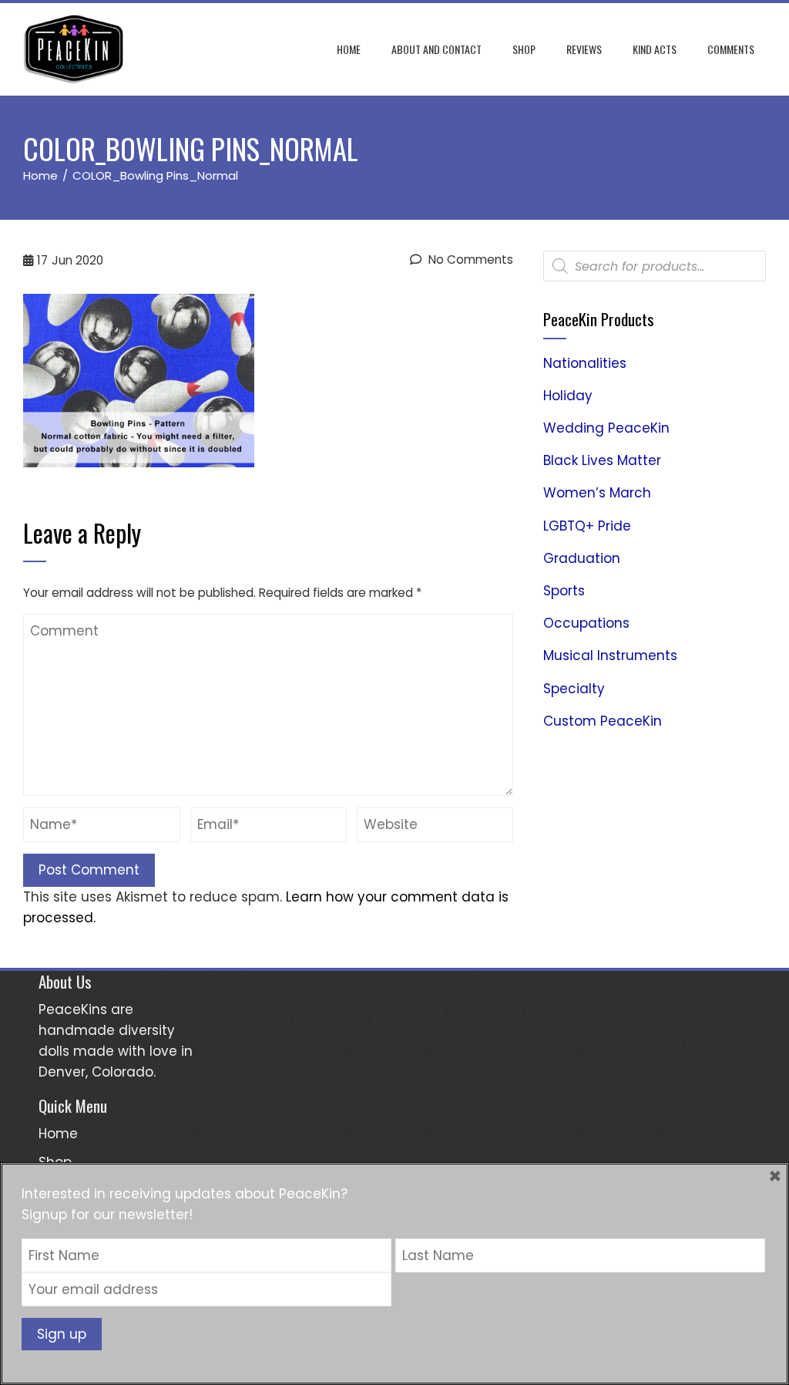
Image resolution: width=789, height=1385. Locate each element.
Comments (730, 49)
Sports (564, 590)
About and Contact (436, 49)
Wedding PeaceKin (606, 428)
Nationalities (584, 363)
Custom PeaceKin (602, 721)
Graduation (581, 558)
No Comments (469, 259)
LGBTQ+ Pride (587, 526)
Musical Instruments (610, 655)
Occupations (586, 623)
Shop (524, 49)
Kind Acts (655, 49)
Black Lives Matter (602, 460)
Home (349, 49)
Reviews (584, 49)
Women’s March (597, 493)
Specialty (574, 688)
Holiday (568, 395)
